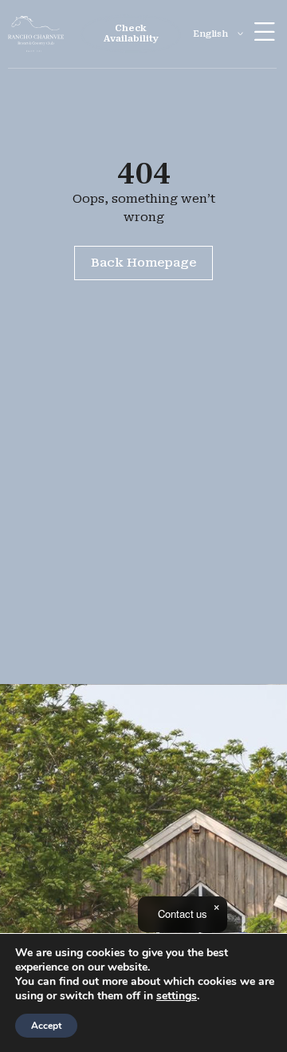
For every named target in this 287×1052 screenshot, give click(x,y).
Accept (46, 1025)
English (210, 34)
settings (176, 996)
